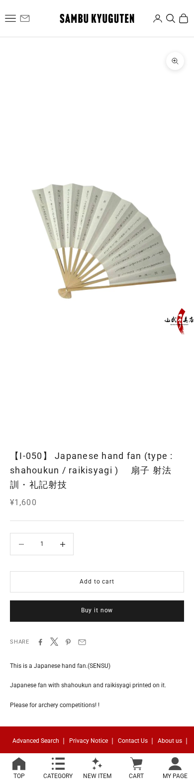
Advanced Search (35, 740)
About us (170, 740)
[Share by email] (82, 642)
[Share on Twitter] (54, 642)
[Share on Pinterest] (68, 642)
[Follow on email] (25, 18)
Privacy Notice (88, 740)
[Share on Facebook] (40, 642)
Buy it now (97, 610)
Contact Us (133, 740)
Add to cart (97, 581)
